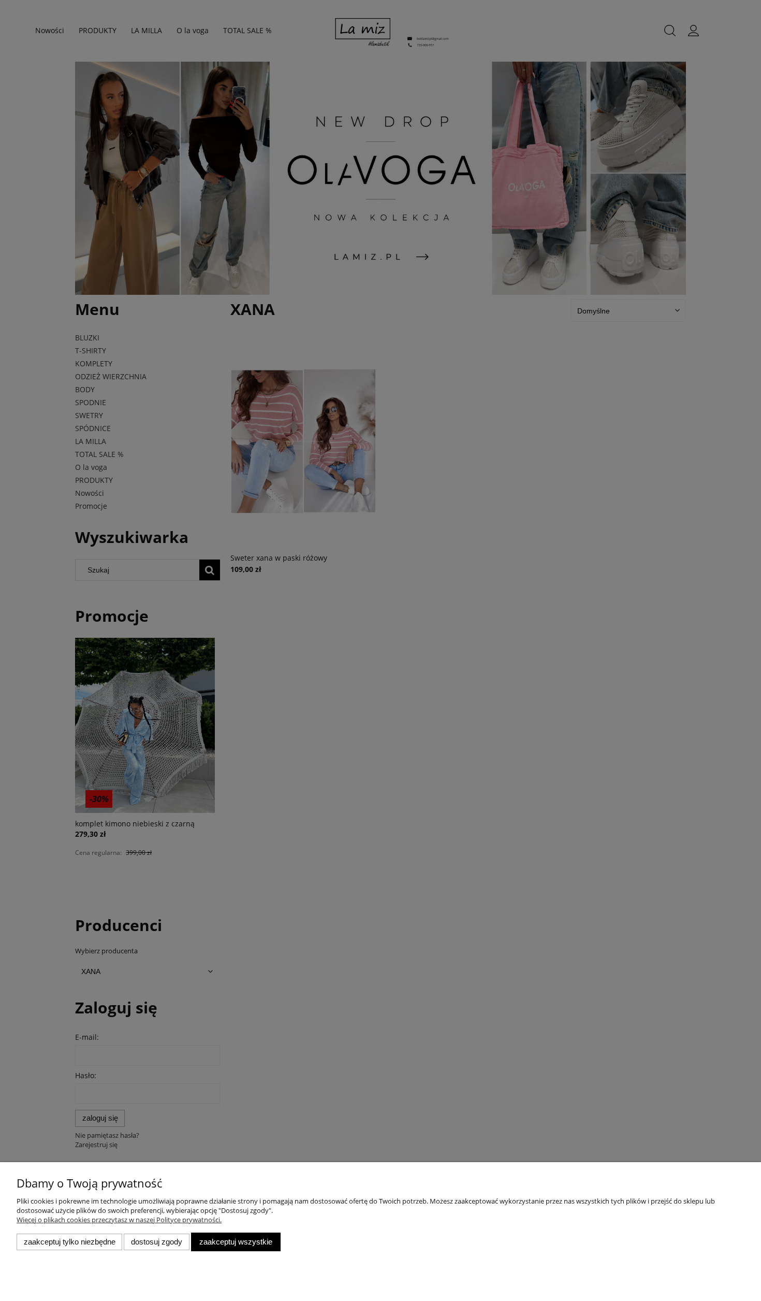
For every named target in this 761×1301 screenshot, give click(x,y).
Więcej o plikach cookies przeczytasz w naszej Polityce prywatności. (119, 1219)
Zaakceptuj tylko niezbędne (69, 1241)
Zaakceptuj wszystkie (235, 1241)
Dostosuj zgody (156, 1241)
